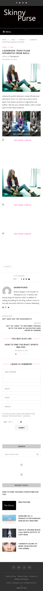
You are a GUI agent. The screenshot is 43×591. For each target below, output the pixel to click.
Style (13, 40)
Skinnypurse (14, 56)
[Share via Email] (29, 279)
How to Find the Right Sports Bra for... (21, 345)
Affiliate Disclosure (21, 579)
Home (4, 40)
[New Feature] (9, 505)
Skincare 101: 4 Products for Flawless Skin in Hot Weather (29, 518)
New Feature (24, 502)
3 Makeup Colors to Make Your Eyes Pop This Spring (27, 546)
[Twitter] (19, 3)
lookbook (7, 266)
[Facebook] (16, 3)
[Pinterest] (26, 3)
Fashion (22, 40)
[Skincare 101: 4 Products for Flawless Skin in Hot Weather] (9, 519)
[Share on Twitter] (24, 279)
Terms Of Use (11, 576)
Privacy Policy (23, 576)
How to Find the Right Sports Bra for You (20, 493)
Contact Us (33, 576)
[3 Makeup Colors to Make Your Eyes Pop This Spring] (9, 547)
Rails (17, 99)
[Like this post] (17, 279)
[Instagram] (23, 3)
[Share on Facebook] (21, 279)
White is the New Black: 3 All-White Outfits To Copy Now (29, 532)
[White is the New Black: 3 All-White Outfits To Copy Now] (9, 533)
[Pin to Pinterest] (26, 279)
